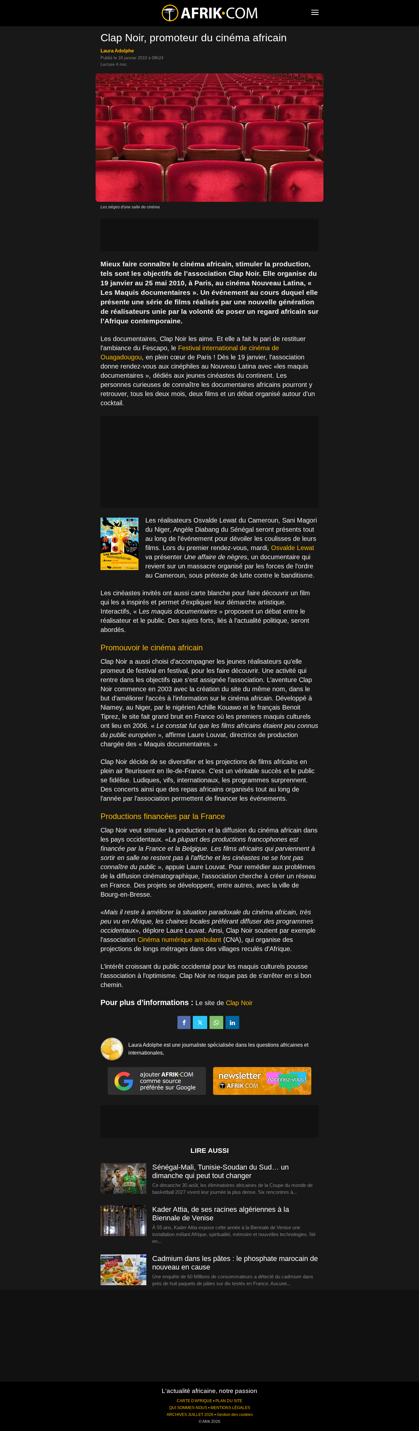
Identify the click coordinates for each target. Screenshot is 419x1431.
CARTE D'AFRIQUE (194, 1401)
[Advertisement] (209, 235)
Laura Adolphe (117, 50)
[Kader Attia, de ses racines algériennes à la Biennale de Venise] (123, 1221)
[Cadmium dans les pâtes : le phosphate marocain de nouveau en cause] (123, 1270)
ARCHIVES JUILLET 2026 (190, 1414)
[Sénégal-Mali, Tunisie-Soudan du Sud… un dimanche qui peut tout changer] (123, 1178)
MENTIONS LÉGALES (230, 1407)
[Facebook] (184, 1022)
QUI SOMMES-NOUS (188, 1407)
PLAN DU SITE (228, 1401)
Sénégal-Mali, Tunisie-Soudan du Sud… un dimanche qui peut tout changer (220, 1171)
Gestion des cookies (235, 1414)
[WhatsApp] (216, 1022)
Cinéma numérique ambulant (179, 939)
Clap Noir (239, 1002)
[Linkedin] (232, 1022)
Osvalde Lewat (292, 547)
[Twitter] (200, 1022)
